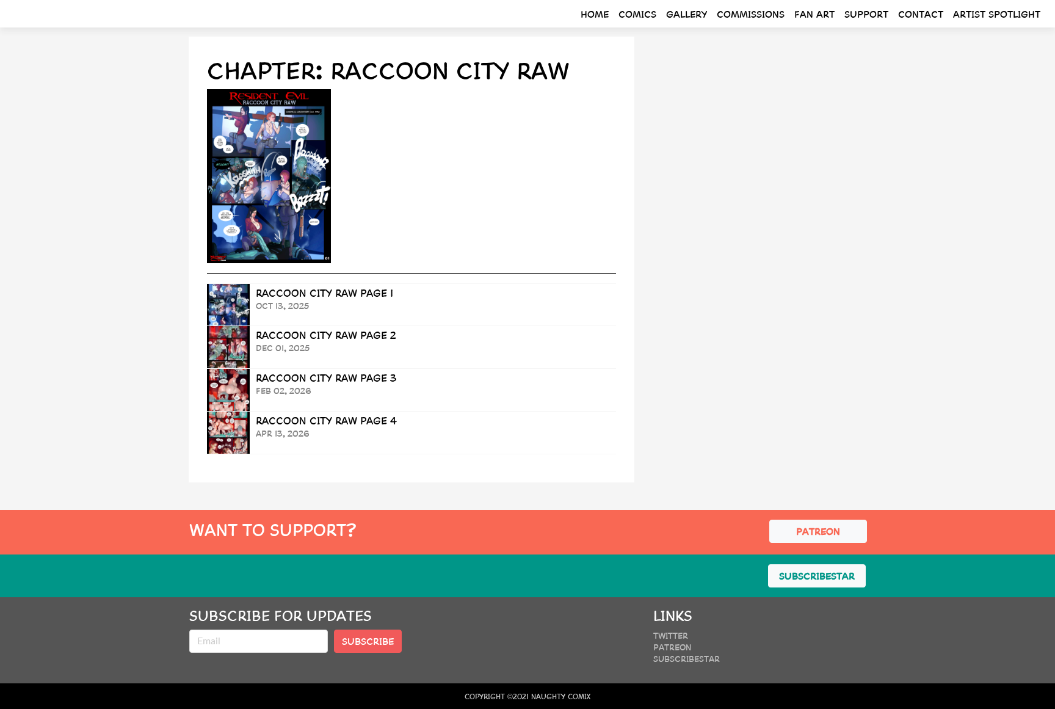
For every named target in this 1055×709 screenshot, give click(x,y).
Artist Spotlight (996, 13)
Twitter (670, 635)
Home (595, 13)
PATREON (818, 531)
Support (866, 13)
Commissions (751, 13)
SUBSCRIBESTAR (817, 575)
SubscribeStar (686, 658)
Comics (637, 13)
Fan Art (814, 13)
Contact (920, 13)
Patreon (672, 646)
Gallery (686, 13)
